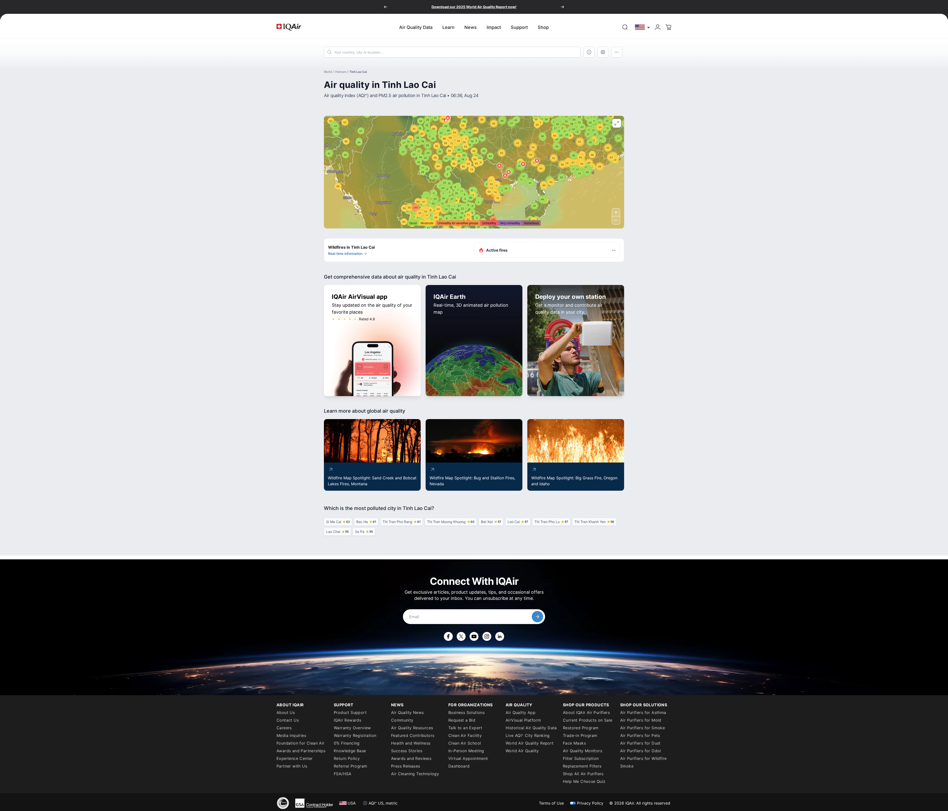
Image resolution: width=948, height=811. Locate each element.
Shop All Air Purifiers (583, 773)
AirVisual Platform (523, 720)
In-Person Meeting (466, 750)
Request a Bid (461, 720)
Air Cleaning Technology (415, 773)
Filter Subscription (581, 758)
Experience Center (294, 758)
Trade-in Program (580, 735)
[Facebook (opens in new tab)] (448, 636)
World (328, 72)
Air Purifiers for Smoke (642, 727)
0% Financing (347, 743)
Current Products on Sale (587, 720)
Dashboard (459, 766)
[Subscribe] (537, 616)
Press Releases (405, 766)
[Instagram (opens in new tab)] (486, 636)
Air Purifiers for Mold (640, 720)
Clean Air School (464, 743)
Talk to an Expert (465, 727)
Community (402, 720)
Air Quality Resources (412, 727)
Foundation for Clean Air (300, 743)
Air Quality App (520, 712)
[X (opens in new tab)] (461, 636)
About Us (285, 712)
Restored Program (580, 727)
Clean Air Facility (465, 735)
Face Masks (574, 743)
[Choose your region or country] (642, 27)
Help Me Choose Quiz (584, 781)
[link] (625, 27)
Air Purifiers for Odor (640, 750)
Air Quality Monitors (582, 750)
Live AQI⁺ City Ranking (528, 735)
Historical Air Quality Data (531, 727)
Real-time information (345, 253)
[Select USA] (642, 27)
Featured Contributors (412, 735)
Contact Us (287, 720)
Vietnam (340, 72)
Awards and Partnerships (300, 750)
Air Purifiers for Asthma (643, 712)
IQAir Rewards (347, 720)
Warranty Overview (352, 727)
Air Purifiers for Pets (640, 735)
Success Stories (406, 750)
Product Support (350, 712)
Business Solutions (466, 712)
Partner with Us (291, 766)
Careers (284, 727)
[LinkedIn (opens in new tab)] (499, 636)
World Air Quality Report (530, 743)
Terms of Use (551, 803)
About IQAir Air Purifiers (586, 712)
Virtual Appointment (468, 758)
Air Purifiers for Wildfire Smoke (643, 762)
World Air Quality (522, 750)
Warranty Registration (355, 735)
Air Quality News (407, 712)
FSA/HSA (343, 773)
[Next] (562, 7)
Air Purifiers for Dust (640, 743)
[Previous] (385, 7)
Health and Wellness (411, 743)
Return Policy (347, 758)
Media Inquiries (291, 735)
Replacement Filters (582, 766)
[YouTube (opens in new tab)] (474, 636)
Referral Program (350, 766)
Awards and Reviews (411, 758)
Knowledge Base (350, 750)
